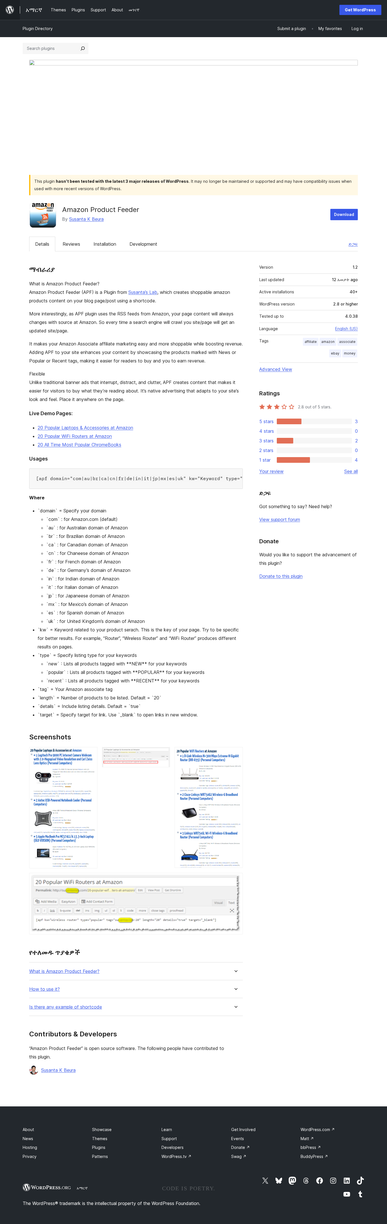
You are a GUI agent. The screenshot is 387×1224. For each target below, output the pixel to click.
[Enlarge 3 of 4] (235, 755)
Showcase (102, 1129)
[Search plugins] (82, 48)
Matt (307, 1138)
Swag (238, 1156)
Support (169, 1138)
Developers (172, 1147)
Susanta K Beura (86, 219)
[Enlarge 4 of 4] (235, 880)
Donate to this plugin (281, 576)
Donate (240, 1147)
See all (351, 471)
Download (344, 214)
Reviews (71, 244)
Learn (166, 1129)
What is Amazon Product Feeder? (64, 971)
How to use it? (44, 989)
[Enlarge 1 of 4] (90, 755)
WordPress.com (318, 1129)
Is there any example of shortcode (65, 1007)
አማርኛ (82, 1188)
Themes (99, 1138)
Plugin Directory (38, 28)
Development (143, 244)
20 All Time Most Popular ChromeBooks (79, 444)
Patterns (100, 1156)
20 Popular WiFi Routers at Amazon (75, 436)
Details (42, 244)
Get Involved (243, 1129)
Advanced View (275, 369)
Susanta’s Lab (142, 292)
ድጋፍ (353, 244)
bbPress (311, 1147)
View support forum (279, 519)
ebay (335, 353)
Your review (271, 471)
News (28, 1138)
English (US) (346, 328)
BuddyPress (314, 1156)
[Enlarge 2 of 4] (162, 755)
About (28, 1129)
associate (347, 342)
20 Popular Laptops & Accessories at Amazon (85, 427)
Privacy (30, 1156)
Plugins (98, 1147)
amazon (328, 342)
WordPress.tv (176, 1156)
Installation (104, 244)
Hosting (30, 1147)
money (350, 353)
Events (237, 1138)
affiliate (311, 342)
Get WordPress (360, 9)
